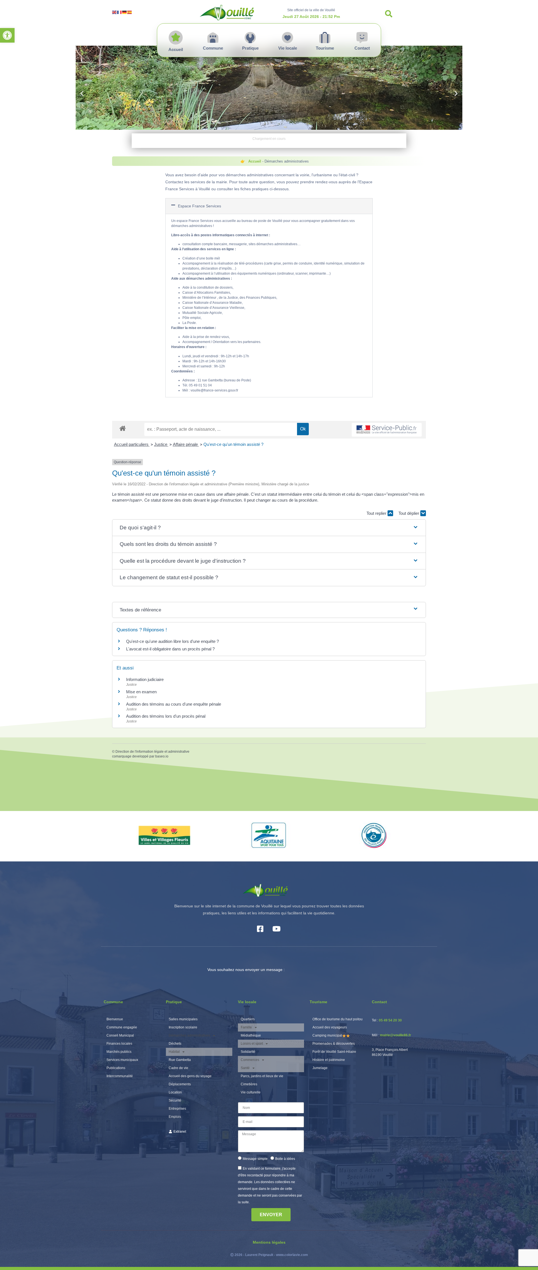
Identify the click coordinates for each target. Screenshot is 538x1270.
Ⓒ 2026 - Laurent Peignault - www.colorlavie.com (269, 1255)
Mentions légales (269, 1242)
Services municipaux (122, 1060)
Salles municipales (183, 1019)
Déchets (175, 1044)
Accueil (254, 161)
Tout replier (377, 513)
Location (175, 1092)
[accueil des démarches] (122, 428)
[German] (124, 12)
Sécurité (175, 1100)
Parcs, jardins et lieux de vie (262, 1076)
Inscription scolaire (183, 1027)
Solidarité (248, 1052)
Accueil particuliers (132, 444)
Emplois (175, 1117)
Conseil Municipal (120, 1035)
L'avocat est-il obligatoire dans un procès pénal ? (170, 648)
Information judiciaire (145, 679)
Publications (115, 1068)
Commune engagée (121, 1027)
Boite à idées (285, 1159)
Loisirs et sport (252, 1044)
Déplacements (180, 1084)
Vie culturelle (251, 1092)
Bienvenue (114, 1019)
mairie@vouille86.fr (395, 1035)
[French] (119, 12)
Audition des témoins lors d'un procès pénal (165, 716)
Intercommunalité (119, 1076)
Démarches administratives (189, 1035)
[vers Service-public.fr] (387, 430)
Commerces (250, 1060)
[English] (114, 12)
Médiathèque (251, 1035)
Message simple (255, 1159)
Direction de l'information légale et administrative (152, 752)
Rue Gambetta (180, 1060)
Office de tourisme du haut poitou (337, 1019)
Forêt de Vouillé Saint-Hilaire (334, 1052)
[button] (7, 35)
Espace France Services (199, 206)
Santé (245, 1068)
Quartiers (248, 1019)
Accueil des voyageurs (329, 1027)
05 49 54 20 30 (390, 1020)
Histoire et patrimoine (328, 1060)
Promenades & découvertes (333, 1044)
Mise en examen (141, 691)
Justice (161, 444)
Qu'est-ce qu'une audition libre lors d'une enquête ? (172, 641)
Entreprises (177, 1109)
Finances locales (119, 1044)
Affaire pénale (186, 444)
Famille (246, 1027)
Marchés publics (118, 1052)
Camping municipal (327, 1035)
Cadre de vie (178, 1068)
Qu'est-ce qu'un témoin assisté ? (233, 444)
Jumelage (320, 1068)
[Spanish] (129, 12)
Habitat (174, 1052)
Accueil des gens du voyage (190, 1076)
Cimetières (249, 1084)
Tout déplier (409, 513)
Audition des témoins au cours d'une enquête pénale (173, 704)
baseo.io (161, 756)
